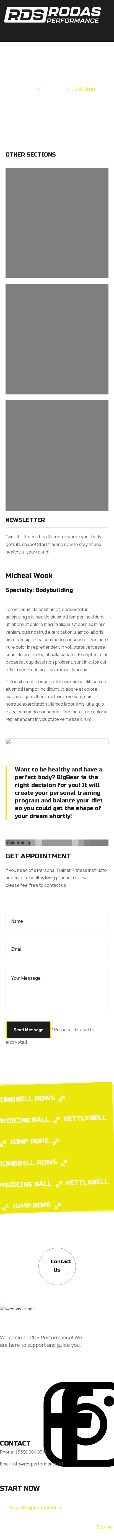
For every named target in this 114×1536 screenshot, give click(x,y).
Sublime (105, 1527)
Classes (53, 89)
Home (25, 89)
